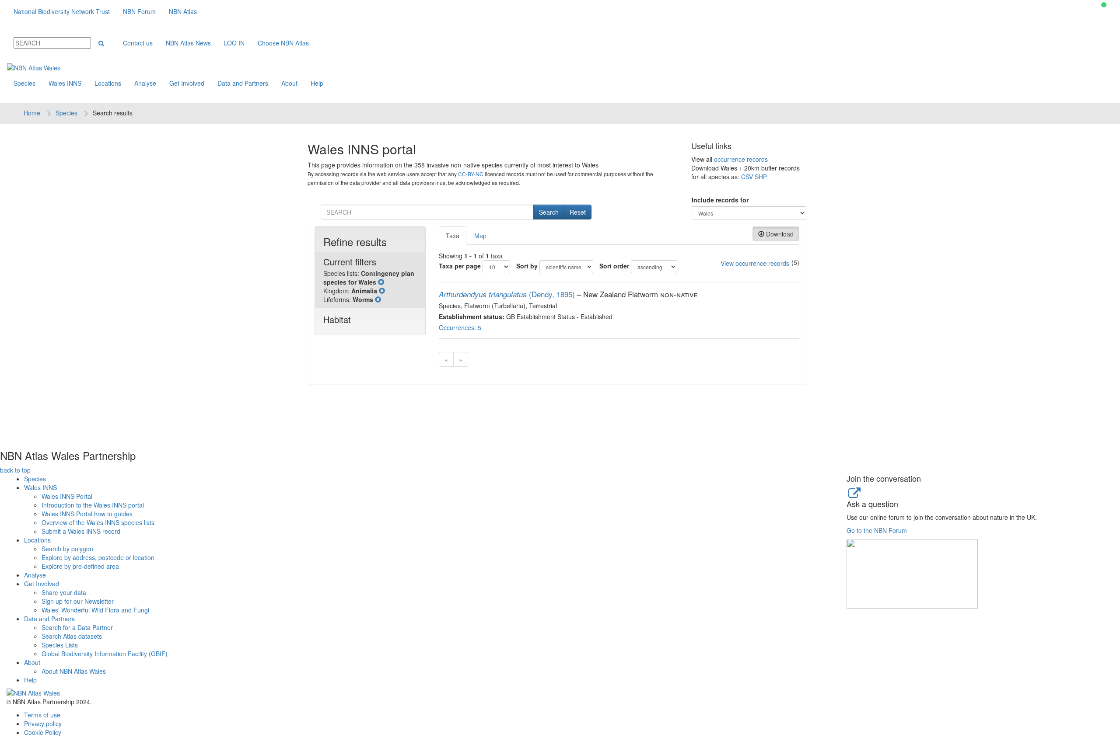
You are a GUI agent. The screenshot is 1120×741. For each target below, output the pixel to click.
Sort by (527, 265)
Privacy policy (43, 723)
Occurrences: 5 (460, 327)
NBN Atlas (183, 11)
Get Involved (186, 83)
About (289, 83)
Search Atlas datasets (72, 636)
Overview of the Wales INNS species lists (98, 522)
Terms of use (42, 714)
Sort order (614, 265)
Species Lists (60, 644)
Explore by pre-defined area (80, 566)
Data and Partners (242, 83)
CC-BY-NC (470, 173)
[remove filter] (381, 282)
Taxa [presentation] (452, 235)
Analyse (145, 83)
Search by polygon (67, 548)
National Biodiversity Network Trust (62, 11)
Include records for (720, 199)
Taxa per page (460, 265)
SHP (761, 176)
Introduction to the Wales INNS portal (93, 505)
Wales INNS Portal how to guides (87, 513)
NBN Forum (139, 11)
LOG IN (234, 42)
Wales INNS (65, 83)
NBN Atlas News (188, 42)
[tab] (453, 235)
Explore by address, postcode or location (98, 557)
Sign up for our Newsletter (78, 601)
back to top (15, 470)
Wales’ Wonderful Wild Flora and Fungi (95, 609)
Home (32, 112)
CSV (747, 176)
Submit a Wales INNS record (81, 531)
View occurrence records (755, 263)
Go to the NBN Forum (877, 530)
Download (779, 234)
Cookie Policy (42, 732)
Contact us (138, 42)
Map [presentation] (480, 235)
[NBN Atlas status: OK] (1103, 4)
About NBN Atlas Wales (74, 671)
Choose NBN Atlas (283, 42)
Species (24, 83)
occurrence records (741, 159)
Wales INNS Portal (67, 496)
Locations (107, 83)
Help (317, 83)
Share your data (64, 592)
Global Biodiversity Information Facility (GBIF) (105, 653)
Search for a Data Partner (77, 627)
